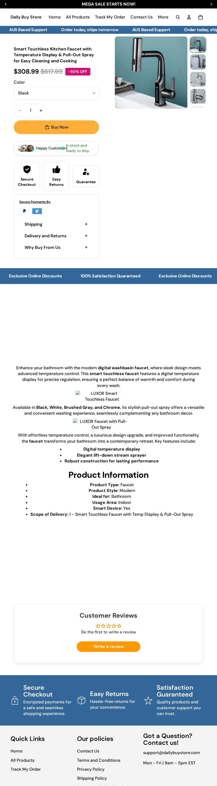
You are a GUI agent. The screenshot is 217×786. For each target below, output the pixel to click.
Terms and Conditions (98, 760)
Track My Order (26, 769)
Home (16, 751)
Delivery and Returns (45, 236)
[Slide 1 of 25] (197, 44)
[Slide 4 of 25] (197, 96)
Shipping (33, 224)
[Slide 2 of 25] (197, 61)
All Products (22, 760)
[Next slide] (181, 72)
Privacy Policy (91, 769)
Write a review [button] (108, 646)
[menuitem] (163, 17)
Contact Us (88, 751)
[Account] (189, 17)
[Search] (178, 17)
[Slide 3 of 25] (197, 79)
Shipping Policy (92, 778)
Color (19, 82)
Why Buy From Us (42, 247)
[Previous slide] (121, 72)
